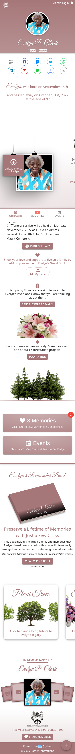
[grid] (37, 162)
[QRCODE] (11, 62)
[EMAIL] (24, 70)
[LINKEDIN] (11, 70)
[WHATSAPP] (63, 62)
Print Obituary (39, 246)
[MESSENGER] (37, 62)
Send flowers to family (37, 304)
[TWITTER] (50, 62)
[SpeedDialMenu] (66, 745)
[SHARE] (50, 70)
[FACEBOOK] (24, 62)
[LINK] (63, 70)
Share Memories (39, 736)
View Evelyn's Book (37, 561)
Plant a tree (37, 356)
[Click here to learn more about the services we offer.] (37, 719)
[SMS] (37, 70)
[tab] (16, 214)
